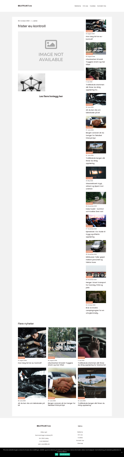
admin (35, 21)
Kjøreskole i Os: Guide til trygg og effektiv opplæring (95, 234)
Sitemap (80, 443)
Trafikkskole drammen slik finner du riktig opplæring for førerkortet (95, 87)
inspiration (89, 31)
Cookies (92, 6)
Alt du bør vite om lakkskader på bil (93, 111)
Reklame (78, 6)
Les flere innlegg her (51, 96)
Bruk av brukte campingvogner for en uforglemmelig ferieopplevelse (95, 310)
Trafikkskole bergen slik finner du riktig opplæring (95, 160)
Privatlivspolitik (64, 454)
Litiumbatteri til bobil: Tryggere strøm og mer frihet (95, 62)
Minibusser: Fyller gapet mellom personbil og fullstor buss (95, 259)
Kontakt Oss (101, 6)
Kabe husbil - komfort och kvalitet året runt (95, 210)
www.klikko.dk (45, 444)
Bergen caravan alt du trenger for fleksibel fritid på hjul (95, 135)
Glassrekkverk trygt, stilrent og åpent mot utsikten (94, 186)
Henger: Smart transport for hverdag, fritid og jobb (96, 285)
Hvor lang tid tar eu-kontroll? (94, 37)
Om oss (85, 6)
